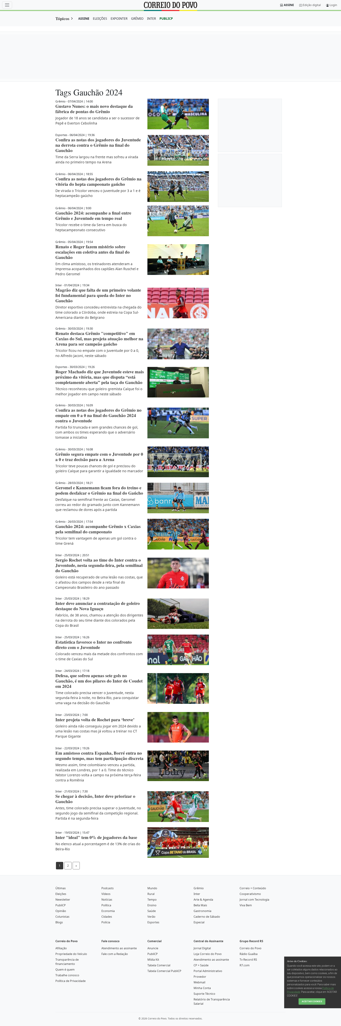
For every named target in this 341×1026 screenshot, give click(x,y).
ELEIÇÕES (100, 18)
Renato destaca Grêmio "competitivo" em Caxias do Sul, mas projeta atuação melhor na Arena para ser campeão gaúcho (99, 338)
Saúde (151, 911)
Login (333, 5)
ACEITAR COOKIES (312, 1001)
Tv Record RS (248, 960)
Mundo (152, 888)
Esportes (153, 922)
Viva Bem (246, 905)
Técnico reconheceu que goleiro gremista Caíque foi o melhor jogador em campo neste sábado (98, 391)
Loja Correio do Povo (208, 954)
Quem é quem (65, 969)
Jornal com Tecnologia (254, 900)
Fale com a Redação (114, 954)
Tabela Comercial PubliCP (164, 971)
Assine (289, 5)
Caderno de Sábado (207, 917)
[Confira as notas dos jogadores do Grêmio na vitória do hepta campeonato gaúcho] (178, 186)
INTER (151, 18)
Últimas (60, 888)
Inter (197, 894)
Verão (151, 917)
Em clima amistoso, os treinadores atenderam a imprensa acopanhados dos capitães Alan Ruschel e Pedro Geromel (97, 269)
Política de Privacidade (70, 981)
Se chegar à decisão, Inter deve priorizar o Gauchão (95, 799)
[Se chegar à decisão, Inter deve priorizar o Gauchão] (178, 806)
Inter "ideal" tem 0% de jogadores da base (96, 837)
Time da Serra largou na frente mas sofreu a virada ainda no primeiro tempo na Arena (96, 159)
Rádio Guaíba (249, 954)
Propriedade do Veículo (71, 954)
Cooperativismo (250, 894)
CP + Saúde (201, 965)
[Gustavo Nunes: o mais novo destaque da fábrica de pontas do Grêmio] (178, 114)
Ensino (151, 905)
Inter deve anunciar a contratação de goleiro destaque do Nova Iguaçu (97, 606)
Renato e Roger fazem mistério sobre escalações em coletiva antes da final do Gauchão (92, 252)
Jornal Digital (202, 948)
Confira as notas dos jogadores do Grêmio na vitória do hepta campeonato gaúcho (98, 181)
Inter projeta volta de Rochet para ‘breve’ (94, 719)
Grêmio (199, 888)
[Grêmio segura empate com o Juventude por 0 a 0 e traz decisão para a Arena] (178, 461)
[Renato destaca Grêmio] (178, 344)
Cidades (106, 917)
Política (106, 905)
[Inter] (178, 842)
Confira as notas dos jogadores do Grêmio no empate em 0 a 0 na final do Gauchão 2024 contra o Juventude (98, 415)
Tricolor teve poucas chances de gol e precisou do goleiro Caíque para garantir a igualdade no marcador (99, 468)
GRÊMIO (137, 18)
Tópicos (62, 18)
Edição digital (312, 5)
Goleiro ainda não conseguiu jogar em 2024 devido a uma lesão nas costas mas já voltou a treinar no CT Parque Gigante (98, 731)
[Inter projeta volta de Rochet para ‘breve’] (178, 727)
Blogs (59, 922)
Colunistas (62, 917)
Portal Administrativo (208, 971)
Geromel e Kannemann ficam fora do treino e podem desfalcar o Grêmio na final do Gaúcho (99, 490)
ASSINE (83, 18)
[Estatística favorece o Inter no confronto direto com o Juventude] (178, 650)
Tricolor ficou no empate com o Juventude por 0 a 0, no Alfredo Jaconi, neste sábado (97, 353)
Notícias (106, 900)
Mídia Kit (153, 960)
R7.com (245, 965)
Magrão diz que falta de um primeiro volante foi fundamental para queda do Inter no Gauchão (98, 295)
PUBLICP (166, 18)
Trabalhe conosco (67, 975)
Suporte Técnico (204, 994)
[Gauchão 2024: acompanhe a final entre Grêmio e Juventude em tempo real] (178, 220)
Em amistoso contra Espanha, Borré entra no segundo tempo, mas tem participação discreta (99, 756)
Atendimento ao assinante (119, 948)
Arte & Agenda (203, 900)
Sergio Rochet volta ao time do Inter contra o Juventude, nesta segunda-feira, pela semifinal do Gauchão (99, 565)
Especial (199, 922)
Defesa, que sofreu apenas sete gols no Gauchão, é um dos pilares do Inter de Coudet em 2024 (99, 680)
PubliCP (60, 905)
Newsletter (62, 900)
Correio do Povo (250, 948)
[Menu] (7, 5)
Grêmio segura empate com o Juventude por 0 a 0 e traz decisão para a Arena (99, 457)
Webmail (199, 982)
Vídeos (105, 894)
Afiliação (61, 948)
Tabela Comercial (158, 965)
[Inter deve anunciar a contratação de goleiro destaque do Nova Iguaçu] (178, 614)
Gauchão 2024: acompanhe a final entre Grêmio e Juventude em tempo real (93, 215)
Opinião (60, 911)
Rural (151, 894)
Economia (108, 911)
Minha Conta (202, 988)
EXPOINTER (119, 18)
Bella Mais (200, 905)
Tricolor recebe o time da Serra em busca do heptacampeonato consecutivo (91, 227)
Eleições (60, 894)
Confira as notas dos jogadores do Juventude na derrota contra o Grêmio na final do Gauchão (98, 145)
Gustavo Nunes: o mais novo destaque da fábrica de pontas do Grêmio (94, 109)
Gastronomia (202, 911)
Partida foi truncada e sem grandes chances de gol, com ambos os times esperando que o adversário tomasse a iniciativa (96, 432)
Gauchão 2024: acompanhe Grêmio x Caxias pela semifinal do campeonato (98, 529)
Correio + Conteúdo (253, 888)
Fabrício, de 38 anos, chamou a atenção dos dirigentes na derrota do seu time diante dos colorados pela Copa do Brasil (99, 620)
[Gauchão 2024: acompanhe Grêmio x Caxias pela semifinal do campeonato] (178, 534)
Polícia (105, 922)
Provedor (200, 977)
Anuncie (152, 948)
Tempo (152, 900)
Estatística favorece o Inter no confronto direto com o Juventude (93, 645)
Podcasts (107, 888)
